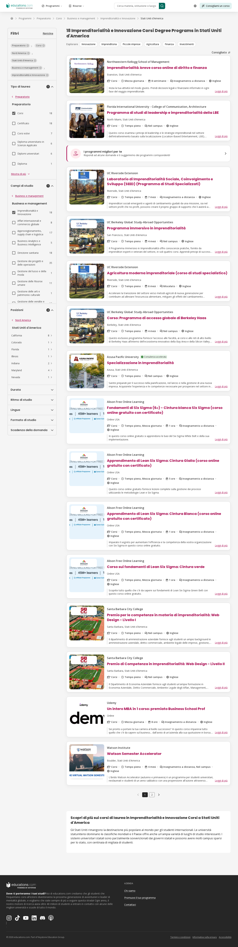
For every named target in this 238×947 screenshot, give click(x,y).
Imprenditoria (109, 44)
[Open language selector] (195, 6)
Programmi (53, 5)
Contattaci (130, 904)
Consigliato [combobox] (219, 52)
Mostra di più (18, 174)
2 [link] (152, 794)
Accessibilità (225, 937)
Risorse (77, 5)
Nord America (23, 320)
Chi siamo (129, 890)
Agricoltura (152, 44)
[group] (155, 44)
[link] (152, 18)
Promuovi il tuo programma (140, 897)
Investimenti (187, 44)
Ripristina (48, 33)
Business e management (29, 196)
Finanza (169, 44)
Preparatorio (22, 96)
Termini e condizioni (180, 937)
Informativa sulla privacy (205, 937)
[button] (20, 46)
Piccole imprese (131, 44)
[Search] (162, 6)
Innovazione (88, 44)
